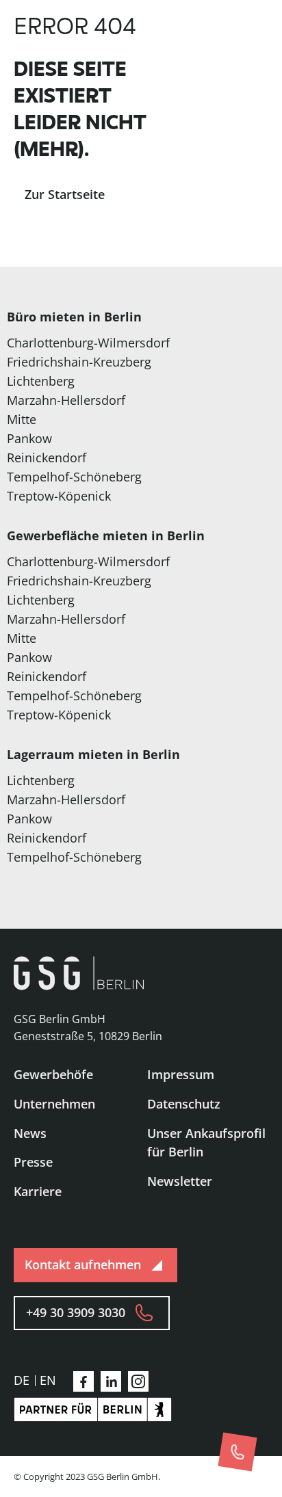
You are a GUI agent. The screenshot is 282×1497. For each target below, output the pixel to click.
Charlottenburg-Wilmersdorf (88, 342)
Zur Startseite (65, 194)
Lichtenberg (41, 381)
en (48, 1380)
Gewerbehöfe (53, 1074)
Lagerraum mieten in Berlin (93, 754)
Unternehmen (54, 1104)
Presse (33, 1162)
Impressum (180, 1074)
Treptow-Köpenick (59, 496)
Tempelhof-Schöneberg (74, 476)
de (21, 1380)
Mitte (21, 419)
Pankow (29, 438)
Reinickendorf (46, 457)
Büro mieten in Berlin (74, 316)
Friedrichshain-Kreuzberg (79, 362)
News (30, 1133)
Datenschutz (183, 1104)
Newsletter (179, 1181)
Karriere (38, 1191)
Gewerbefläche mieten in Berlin (106, 535)
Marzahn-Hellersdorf (66, 400)
